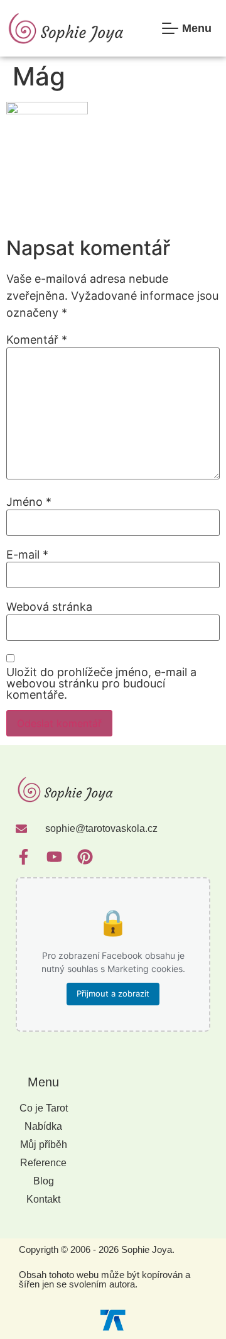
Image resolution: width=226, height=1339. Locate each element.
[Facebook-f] (23, 857)
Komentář (36, 340)
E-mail (27, 554)
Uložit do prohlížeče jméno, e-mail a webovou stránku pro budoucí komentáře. (101, 684)
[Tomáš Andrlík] (113, 1319)
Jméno (28, 502)
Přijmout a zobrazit (113, 993)
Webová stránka (49, 607)
